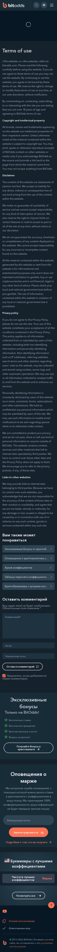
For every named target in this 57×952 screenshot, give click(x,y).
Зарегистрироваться (25, 832)
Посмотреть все (25, 895)
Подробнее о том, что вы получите (27, 842)
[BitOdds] (13, 5)
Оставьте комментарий (20, 666)
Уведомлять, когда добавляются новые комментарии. (24, 677)
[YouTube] (5, 911)
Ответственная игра (19, 928)
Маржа (47, 878)
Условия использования (22, 921)
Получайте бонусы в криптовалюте (29, 748)
